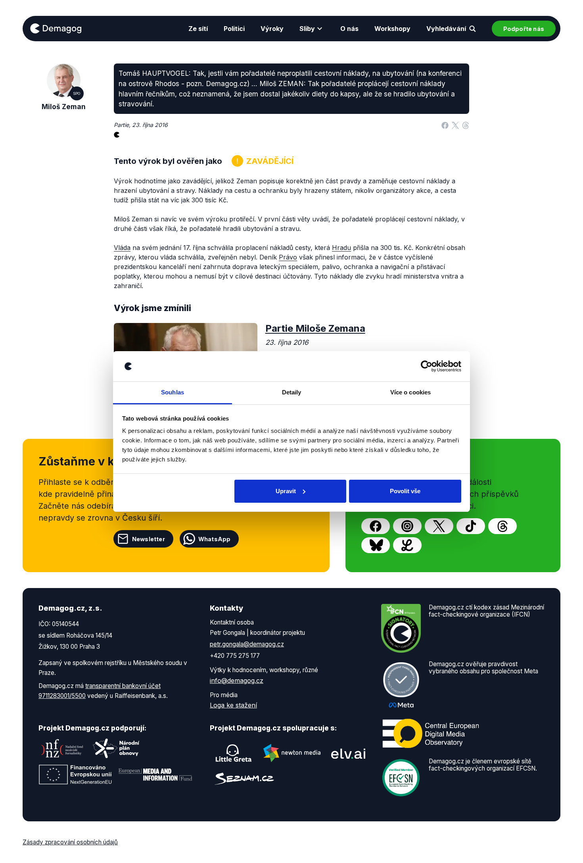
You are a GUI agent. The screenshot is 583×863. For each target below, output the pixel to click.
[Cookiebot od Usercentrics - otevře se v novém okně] (426, 366)
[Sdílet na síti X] (455, 125)
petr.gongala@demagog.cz (247, 644)
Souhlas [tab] (172, 392)
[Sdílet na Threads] (465, 125)
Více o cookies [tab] (410, 392)
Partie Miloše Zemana (315, 328)
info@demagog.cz (236, 680)
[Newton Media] (292, 753)
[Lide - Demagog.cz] (407, 545)
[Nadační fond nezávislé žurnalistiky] (62, 748)
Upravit (286, 491)
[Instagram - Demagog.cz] (407, 526)
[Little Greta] (234, 753)
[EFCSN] (401, 777)
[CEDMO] (430, 734)
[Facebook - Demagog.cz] (375, 526)
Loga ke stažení (233, 705)
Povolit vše (405, 491)
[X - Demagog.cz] (439, 526)
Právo (288, 257)
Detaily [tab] (291, 392)
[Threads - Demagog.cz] (502, 526)
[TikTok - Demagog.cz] (470, 526)
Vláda (122, 248)
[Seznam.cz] (244, 779)
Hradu (341, 248)
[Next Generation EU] (75, 774)
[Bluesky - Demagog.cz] (375, 545)
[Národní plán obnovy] (116, 748)
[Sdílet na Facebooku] (445, 125)
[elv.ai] (348, 753)
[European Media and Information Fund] (155, 774)
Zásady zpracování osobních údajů (70, 842)
